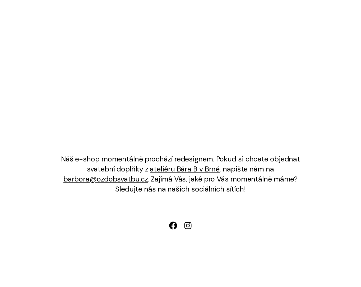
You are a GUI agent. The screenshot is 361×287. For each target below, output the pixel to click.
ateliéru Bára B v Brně (185, 169)
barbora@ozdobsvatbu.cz (105, 179)
